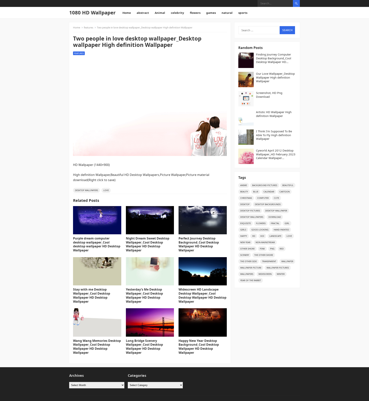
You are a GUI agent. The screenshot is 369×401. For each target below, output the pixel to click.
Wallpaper (287, 261)
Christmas (246, 197)
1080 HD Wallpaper (92, 12)
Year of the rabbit (250, 280)
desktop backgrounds (268, 204)
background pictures (264, 185)
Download (274, 216)
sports (242, 13)
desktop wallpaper (276, 210)
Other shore (247, 248)
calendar (268, 191)
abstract (143, 13)
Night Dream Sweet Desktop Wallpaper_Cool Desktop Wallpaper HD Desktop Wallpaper (147, 244)
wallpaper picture (250, 267)
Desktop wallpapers (86, 190)
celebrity (177, 13)
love (106, 190)
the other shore (263, 255)
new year (245, 242)
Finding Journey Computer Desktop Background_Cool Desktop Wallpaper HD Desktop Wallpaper (273, 58)
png (272, 248)
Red (282, 248)
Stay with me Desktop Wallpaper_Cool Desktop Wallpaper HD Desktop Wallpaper (91, 295)
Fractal (275, 223)
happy (243, 235)
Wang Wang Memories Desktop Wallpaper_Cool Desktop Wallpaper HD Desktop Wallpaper (97, 347)
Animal (160, 13)
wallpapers (246, 274)
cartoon (284, 191)
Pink (262, 248)
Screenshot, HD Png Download (269, 95)
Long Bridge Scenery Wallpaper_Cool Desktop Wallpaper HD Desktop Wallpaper (144, 347)
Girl (287, 223)
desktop (245, 204)
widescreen (265, 274)
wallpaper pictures (278, 267)
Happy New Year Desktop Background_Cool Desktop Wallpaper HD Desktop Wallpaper (199, 347)
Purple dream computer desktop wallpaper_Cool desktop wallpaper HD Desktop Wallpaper (96, 244)
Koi (262, 235)
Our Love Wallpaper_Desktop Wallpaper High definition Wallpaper (275, 77)
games (211, 13)
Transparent (269, 261)
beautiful (287, 185)
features (88, 27)
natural (227, 13)
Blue (255, 191)
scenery (244, 255)
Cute (276, 197)
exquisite (245, 223)
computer (263, 197)
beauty (244, 191)
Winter (281, 274)
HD (253, 235)
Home (126, 13)
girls (243, 229)
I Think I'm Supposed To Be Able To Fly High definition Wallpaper (274, 135)
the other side (248, 261)
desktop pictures (250, 210)
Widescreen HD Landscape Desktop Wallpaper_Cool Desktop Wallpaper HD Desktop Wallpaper (202, 295)
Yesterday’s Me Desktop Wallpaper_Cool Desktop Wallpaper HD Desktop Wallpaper (144, 295)
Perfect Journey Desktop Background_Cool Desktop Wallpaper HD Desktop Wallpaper (199, 244)
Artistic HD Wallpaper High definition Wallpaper (274, 114)
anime (243, 185)
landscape (275, 235)
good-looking (259, 229)
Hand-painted (281, 229)
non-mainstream (265, 242)
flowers (195, 13)
